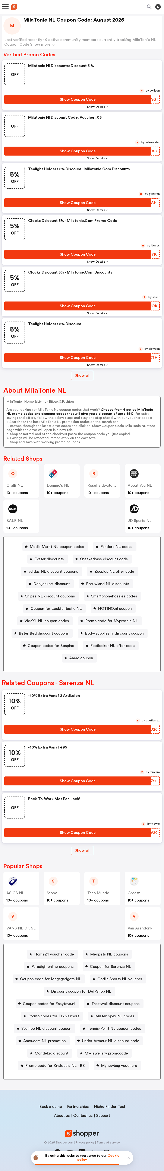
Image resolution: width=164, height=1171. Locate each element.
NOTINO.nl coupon (115, 608)
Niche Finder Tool (109, 1106)
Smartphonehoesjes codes (114, 596)
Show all (82, 375)
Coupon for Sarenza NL (110, 967)
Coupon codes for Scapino (51, 646)
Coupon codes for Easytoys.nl (49, 1004)
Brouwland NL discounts (107, 584)
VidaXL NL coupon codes (47, 621)
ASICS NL (15, 893)
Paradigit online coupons (52, 967)
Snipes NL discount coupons (50, 596)
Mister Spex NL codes (114, 1016)
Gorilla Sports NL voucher (119, 979)
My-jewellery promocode (106, 1053)
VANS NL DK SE (21, 928)
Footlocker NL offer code (112, 646)
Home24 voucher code (54, 954)
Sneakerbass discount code (104, 559)
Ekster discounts (49, 559)
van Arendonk (140, 928)
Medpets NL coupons (109, 954)
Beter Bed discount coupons (44, 633)
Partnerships (78, 1106)
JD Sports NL (140, 521)
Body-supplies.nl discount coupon (114, 633)
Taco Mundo (98, 893)
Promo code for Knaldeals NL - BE (55, 1066)
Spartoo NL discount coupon (46, 1028)
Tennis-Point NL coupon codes (114, 1028)
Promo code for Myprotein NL (111, 621)
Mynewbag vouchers (119, 1066)
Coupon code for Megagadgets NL (50, 979)
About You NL (140, 485)
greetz (134, 893)
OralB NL (14, 485)
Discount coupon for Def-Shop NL (81, 991)
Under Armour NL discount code (110, 1041)
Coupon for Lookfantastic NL (56, 608)
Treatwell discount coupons (115, 1004)
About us (62, 1115)
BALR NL (14, 521)
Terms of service (108, 1142)
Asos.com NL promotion (44, 1041)
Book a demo (50, 1106)
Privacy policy (85, 1142)
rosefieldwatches (103, 485)
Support (103, 1115)
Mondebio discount (51, 1053)
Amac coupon (81, 658)
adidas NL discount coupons (53, 571)
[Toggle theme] (158, 7)
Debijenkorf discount (51, 584)
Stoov (52, 893)
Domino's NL (58, 485)
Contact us (83, 1115)
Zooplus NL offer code (114, 571)
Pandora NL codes (116, 547)
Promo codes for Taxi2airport (53, 1016)
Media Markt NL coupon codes (57, 547)
